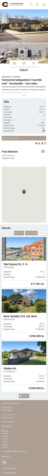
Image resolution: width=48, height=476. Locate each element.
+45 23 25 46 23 (8, 156)
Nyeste (42, 233)
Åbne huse (19, 233)
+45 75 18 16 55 (8, 415)
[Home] (13, 4)
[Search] (31, 4)
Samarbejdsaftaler (9, 473)
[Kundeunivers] (37, 4)
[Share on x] (39, 143)
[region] (24, 195)
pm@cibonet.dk (8, 158)
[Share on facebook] (42, 143)
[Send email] (45, 143)
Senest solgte (31, 233)
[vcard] (43, 151)
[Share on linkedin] (36, 143)
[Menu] (43, 4)
